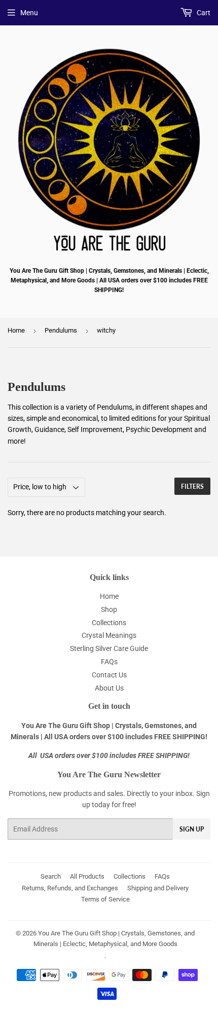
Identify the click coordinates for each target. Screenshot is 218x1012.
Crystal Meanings (109, 635)
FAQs (109, 662)
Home (16, 330)
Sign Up (191, 829)
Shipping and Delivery (158, 888)
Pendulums (61, 330)
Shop (109, 609)
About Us (109, 688)
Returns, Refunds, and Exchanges (70, 888)
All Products (87, 876)
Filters (192, 486)
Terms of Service (105, 899)
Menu (29, 13)
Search (51, 876)
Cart (202, 13)
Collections (109, 623)
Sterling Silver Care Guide (109, 648)
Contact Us (109, 675)
